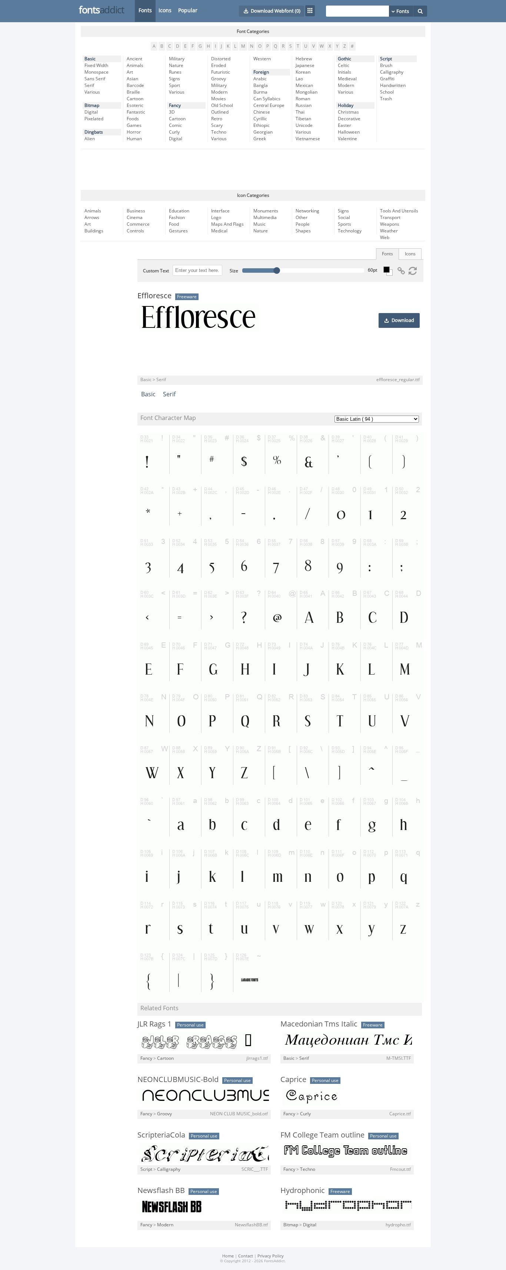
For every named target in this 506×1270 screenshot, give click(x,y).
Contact (245, 1256)
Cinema (135, 217)
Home (228, 1256)
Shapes (303, 230)
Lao (299, 78)
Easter (344, 125)
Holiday (345, 105)
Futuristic (220, 72)
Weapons (389, 224)
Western (262, 58)
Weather (389, 230)
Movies (218, 98)
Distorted (220, 58)
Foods (133, 118)
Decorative (349, 118)
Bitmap (91, 105)
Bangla (260, 85)
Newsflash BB (161, 1190)
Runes (175, 72)
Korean (303, 72)
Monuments (265, 211)
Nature (176, 65)
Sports (344, 224)
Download (403, 320)
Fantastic (136, 112)
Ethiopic (261, 125)
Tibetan (303, 118)
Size (234, 270)
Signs (174, 78)
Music (259, 224)
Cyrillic (260, 118)
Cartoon (135, 98)
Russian (304, 105)
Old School (222, 105)
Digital (91, 112)
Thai (300, 112)
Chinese (261, 112)
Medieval (347, 78)
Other (301, 217)
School (387, 92)
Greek (259, 138)
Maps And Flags (227, 224)
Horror (134, 132)
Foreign (261, 72)
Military (176, 58)
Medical (219, 230)
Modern (219, 92)
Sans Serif (94, 78)
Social (344, 217)
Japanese (305, 65)
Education (179, 211)
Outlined (220, 112)
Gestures (178, 230)
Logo (216, 217)
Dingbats (93, 132)
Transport (390, 217)
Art (130, 72)
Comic (175, 125)
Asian (132, 78)
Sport (174, 85)
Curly (174, 132)
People (303, 224)
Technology (350, 230)
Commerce (138, 224)
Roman (303, 98)
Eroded (218, 65)
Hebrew (304, 58)
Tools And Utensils (399, 211)
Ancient (134, 58)
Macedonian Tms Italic (318, 1023)
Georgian (263, 132)
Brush (386, 65)
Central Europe (268, 105)
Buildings (93, 230)
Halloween (349, 132)
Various (92, 92)
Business (136, 211)
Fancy (175, 105)
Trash (386, 98)
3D (172, 112)
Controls (135, 230)
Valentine (347, 138)
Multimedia (265, 217)
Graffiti (387, 78)
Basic (90, 58)
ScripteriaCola (161, 1134)
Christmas (348, 112)
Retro (216, 118)
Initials (344, 72)
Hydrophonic (302, 1190)
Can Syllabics (266, 98)
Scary (217, 125)
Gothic (344, 58)
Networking (307, 211)
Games (134, 125)
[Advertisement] (253, 169)
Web (384, 237)
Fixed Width (96, 65)
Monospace (96, 72)
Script (386, 58)
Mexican (304, 85)
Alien (89, 138)
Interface (220, 211)
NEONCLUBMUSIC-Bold (178, 1079)
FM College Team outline (322, 1134)
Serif (89, 85)
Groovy (218, 78)
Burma (260, 92)
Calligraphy (391, 72)
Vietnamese (308, 138)
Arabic (260, 78)
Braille (133, 92)
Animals (135, 65)
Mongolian (306, 92)
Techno (218, 132)
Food (174, 224)
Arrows (91, 217)
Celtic (343, 65)
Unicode (304, 125)
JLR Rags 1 (154, 1023)
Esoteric (135, 105)
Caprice (293, 1079)
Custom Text (156, 270)
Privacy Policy (270, 1256)
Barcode (135, 85)
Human (134, 138)
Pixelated (93, 118)
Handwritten (393, 85)
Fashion (177, 217)
